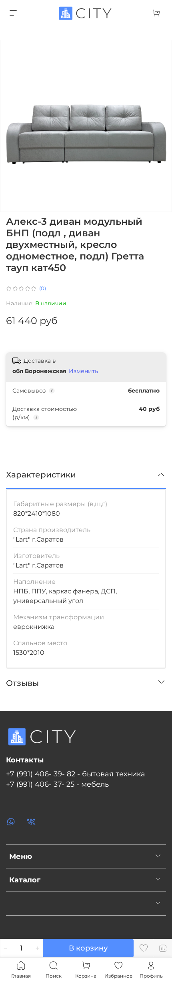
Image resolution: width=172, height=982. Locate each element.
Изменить (83, 371)
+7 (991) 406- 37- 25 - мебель (57, 784)
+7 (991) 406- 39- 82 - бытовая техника (75, 774)
